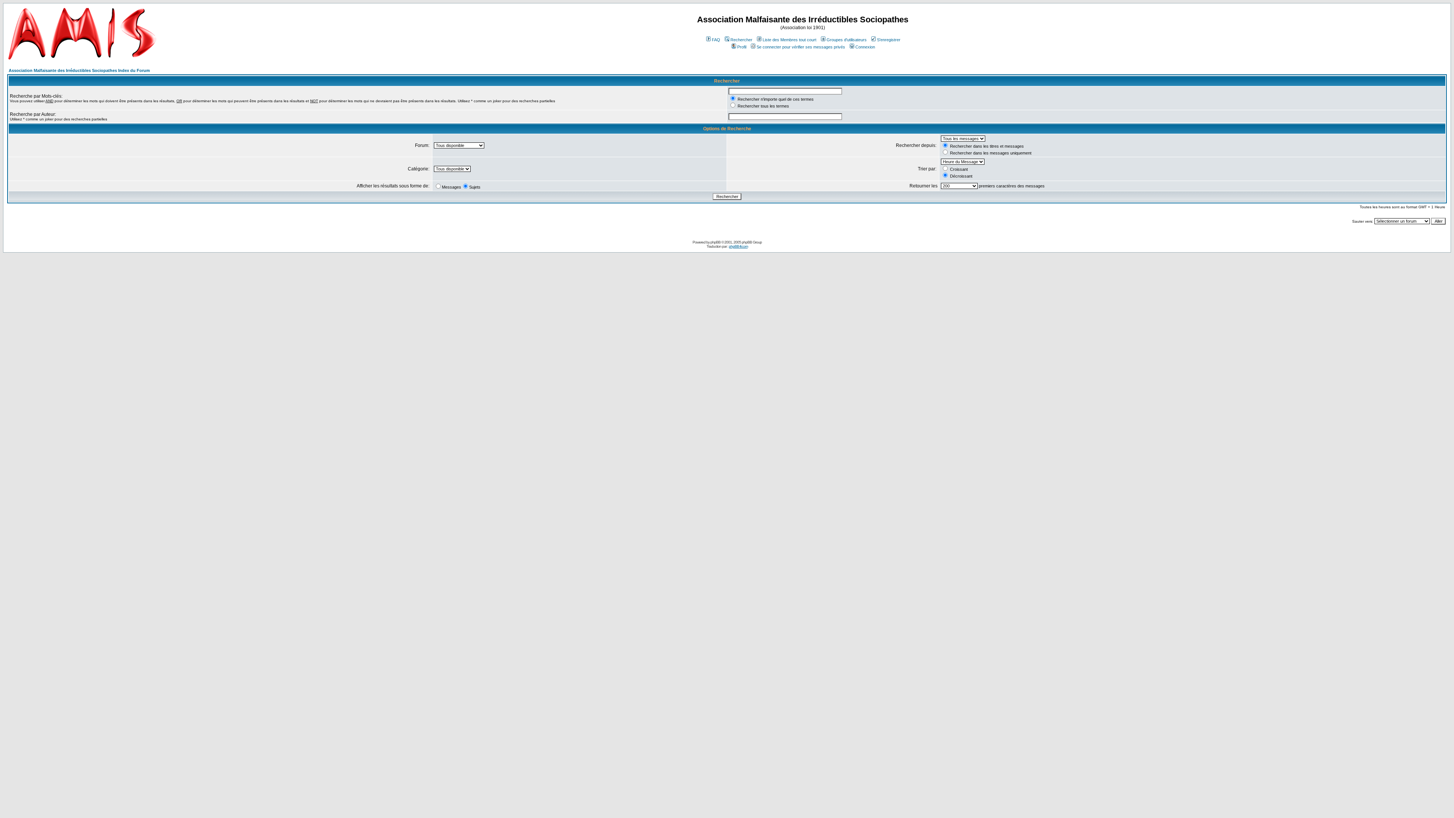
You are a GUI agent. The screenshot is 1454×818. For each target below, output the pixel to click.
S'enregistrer (888, 39)
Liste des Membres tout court (789, 39)
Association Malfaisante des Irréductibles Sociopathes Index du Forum (79, 70)
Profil (741, 47)
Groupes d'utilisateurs (847, 39)
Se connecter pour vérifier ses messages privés (801, 47)
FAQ (716, 39)
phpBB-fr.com (738, 246)
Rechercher (741, 39)
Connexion (865, 47)
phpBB (715, 242)
